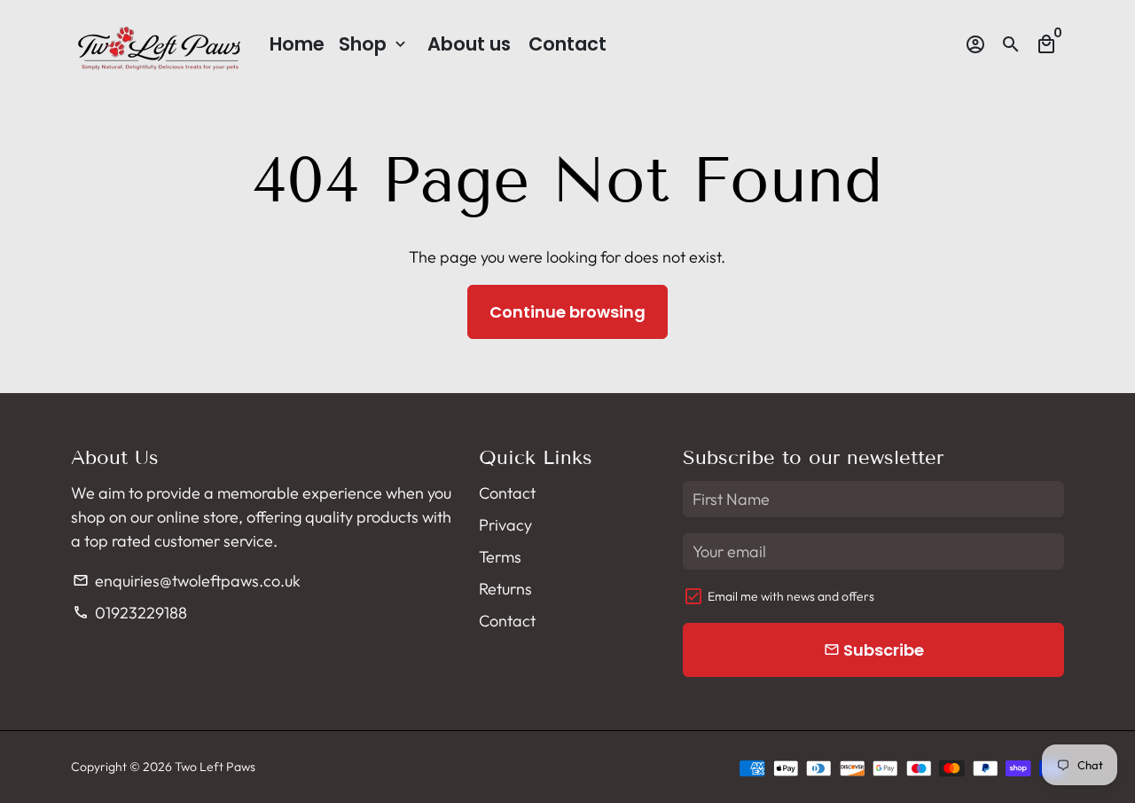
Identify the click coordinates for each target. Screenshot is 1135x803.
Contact (567, 44)
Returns (505, 589)
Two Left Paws (215, 767)
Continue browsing (567, 312)
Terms (500, 557)
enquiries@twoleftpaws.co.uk (186, 581)
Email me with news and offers (791, 596)
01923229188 (129, 612)
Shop (374, 44)
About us (469, 44)
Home (297, 44)
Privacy (505, 525)
